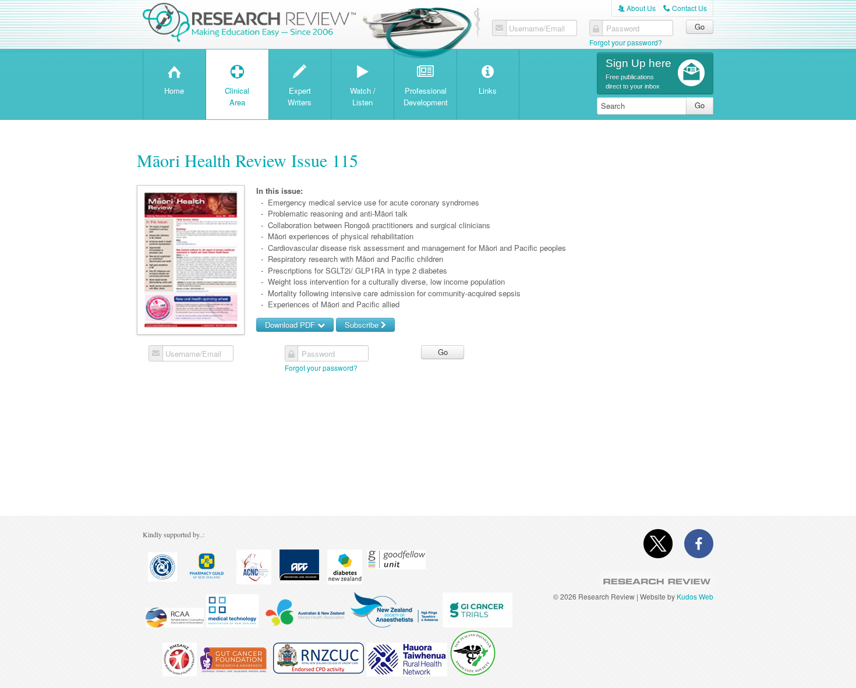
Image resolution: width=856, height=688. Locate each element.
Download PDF (291, 324)
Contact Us (685, 8)
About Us (637, 8)
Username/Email (537, 28)
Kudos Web (695, 596)
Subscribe (363, 324)
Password (622, 28)
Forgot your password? (625, 42)
